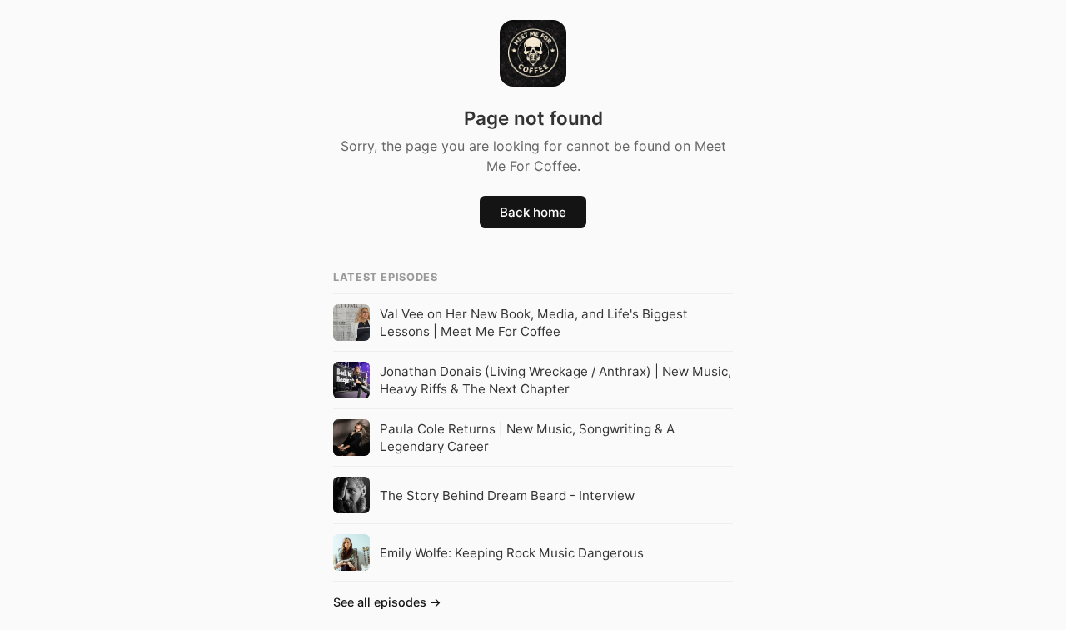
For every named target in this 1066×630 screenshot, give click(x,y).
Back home (533, 212)
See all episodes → (387, 602)
